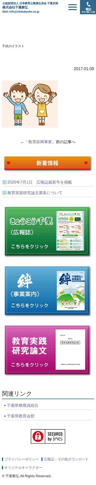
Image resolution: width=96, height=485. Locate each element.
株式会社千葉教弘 (30, 5)
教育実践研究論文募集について (35, 193)
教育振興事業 (40, 142)
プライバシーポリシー (21, 459)
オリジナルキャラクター (23, 467)
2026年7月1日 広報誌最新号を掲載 (39, 182)
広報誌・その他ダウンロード (66, 459)
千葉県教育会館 (20, 416)
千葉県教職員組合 (22, 405)
